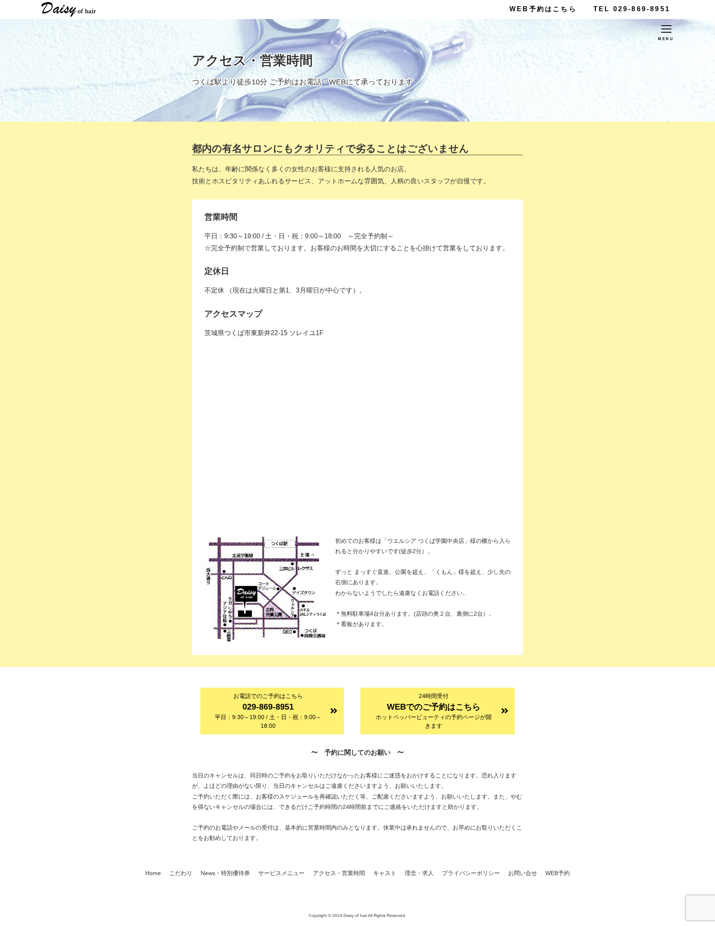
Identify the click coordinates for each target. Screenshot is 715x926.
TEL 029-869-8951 (631, 8)
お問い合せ (522, 873)
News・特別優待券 (225, 873)
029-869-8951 (268, 711)
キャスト (384, 873)
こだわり (180, 873)
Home (153, 873)
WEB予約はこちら (543, 8)
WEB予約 (557, 873)
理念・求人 (419, 873)
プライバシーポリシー (471, 873)
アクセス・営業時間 (339, 873)
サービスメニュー (281, 873)
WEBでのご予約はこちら (434, 711)
